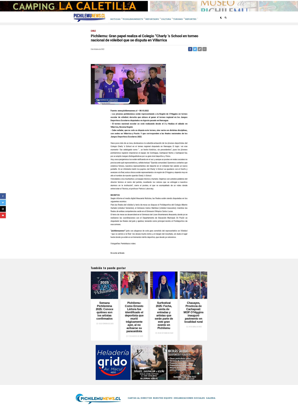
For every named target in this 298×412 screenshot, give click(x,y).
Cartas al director (140, 398)
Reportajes (152, 19)
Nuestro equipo (163, 398)
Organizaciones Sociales (189, 398)
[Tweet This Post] (195, 49)
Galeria (210, 398)
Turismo (178, 19)
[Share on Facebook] (190, 49)
